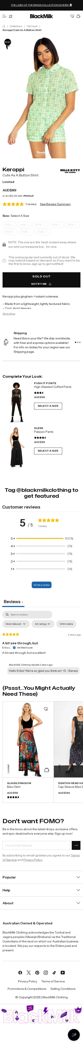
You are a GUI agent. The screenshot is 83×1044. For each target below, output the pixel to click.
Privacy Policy (32, 860)
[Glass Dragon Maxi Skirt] (28, 790)
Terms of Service (53, 981)
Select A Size (48, 406)
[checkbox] (66, 624)
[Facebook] (20, 972)
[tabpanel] (41, 643)
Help (6, 890)
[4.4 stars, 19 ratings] (40, 437)
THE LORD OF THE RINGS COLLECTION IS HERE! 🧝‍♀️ (41, 4)
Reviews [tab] (13, 601)
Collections (16, 26)
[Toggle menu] (5, 16)
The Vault (32, 26)
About (8, 903)
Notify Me (39, 284)
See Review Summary (55, 204)
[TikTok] (54, 972)
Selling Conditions (62, 989)
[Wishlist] (72, 16)
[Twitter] (29, 972)
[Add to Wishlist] (46, 709)
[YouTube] (63, 972)
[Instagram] (46, 972)
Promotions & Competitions (27, 989)
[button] (41, 538)
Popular (9, 877)
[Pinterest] (37, 972)
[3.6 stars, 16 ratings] (39, 392)
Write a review (41, 584)
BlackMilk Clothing (55, 997)
